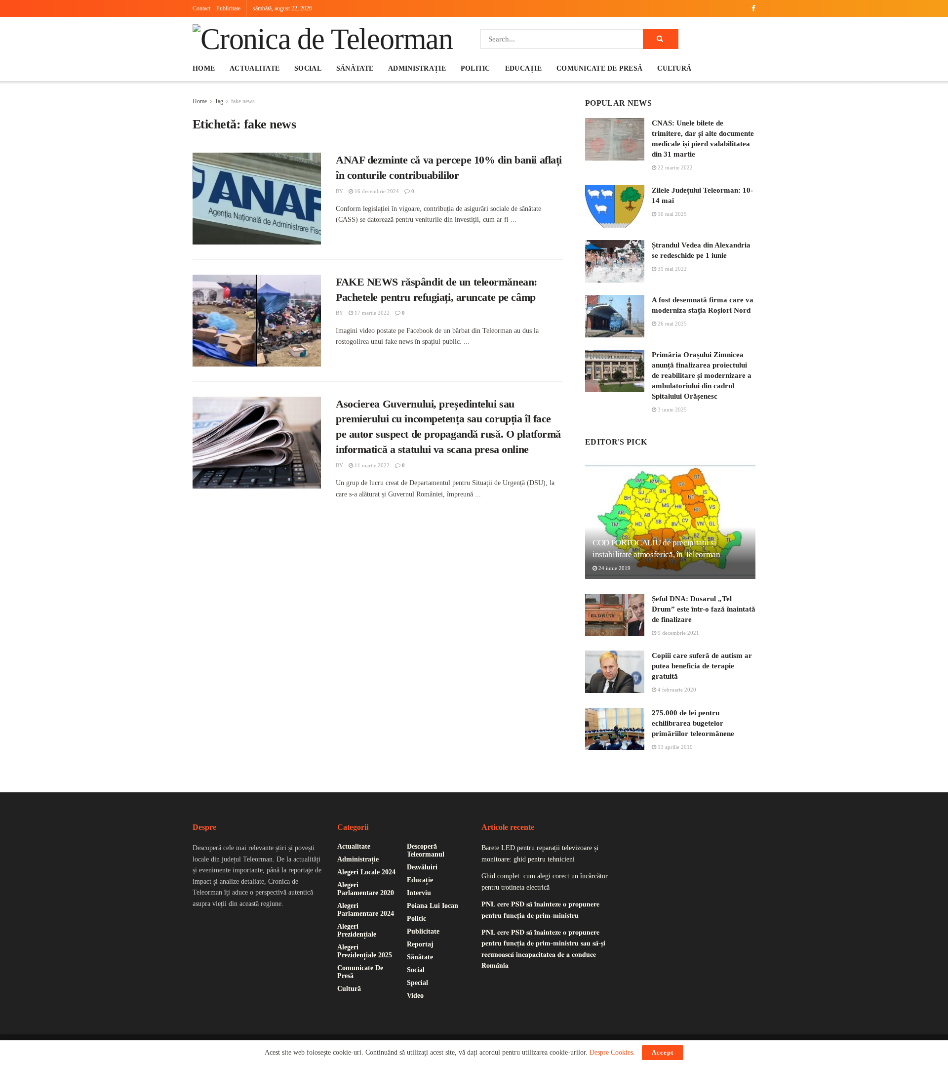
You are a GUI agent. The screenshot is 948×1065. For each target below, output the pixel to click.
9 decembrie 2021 (677, 633)
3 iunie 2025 (671, 409)
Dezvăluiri (422, 867)
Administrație (417, 68)
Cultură (674, 68)
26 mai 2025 (671, 324)
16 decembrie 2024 (376, 191)
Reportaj (420, 944)
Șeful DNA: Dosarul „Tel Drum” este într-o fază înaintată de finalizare (703, 609)
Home (204, 68)
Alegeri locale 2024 (366, 872)
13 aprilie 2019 (674, 747)
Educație (523, 68)
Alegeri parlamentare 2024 (365, 909)
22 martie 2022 (674, 167)
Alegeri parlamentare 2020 (365, 889)
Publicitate (228, 8)
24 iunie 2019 (614, 568)
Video (415, 995)
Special (417, 982)
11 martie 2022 (371, 465)
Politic (475, 68)
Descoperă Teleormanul (425, 850)
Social (307, 68)
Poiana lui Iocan (432, 905)
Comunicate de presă (599, 68)
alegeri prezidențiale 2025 (364, 951)
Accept (662, 1052)
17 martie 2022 (371, 313)
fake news (243, 101)
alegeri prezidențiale (356, 930)
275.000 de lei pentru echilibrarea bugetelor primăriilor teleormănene (693, 723)
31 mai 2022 (671, 269)
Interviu (419, 893)
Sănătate (354, 68)
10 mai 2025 (671, 214)
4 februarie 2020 (676, 690)
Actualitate (254, 68)
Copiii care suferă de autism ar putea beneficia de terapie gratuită (702, 666)
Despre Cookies (611, 1052)
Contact (201, 8)
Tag (219, 101)
